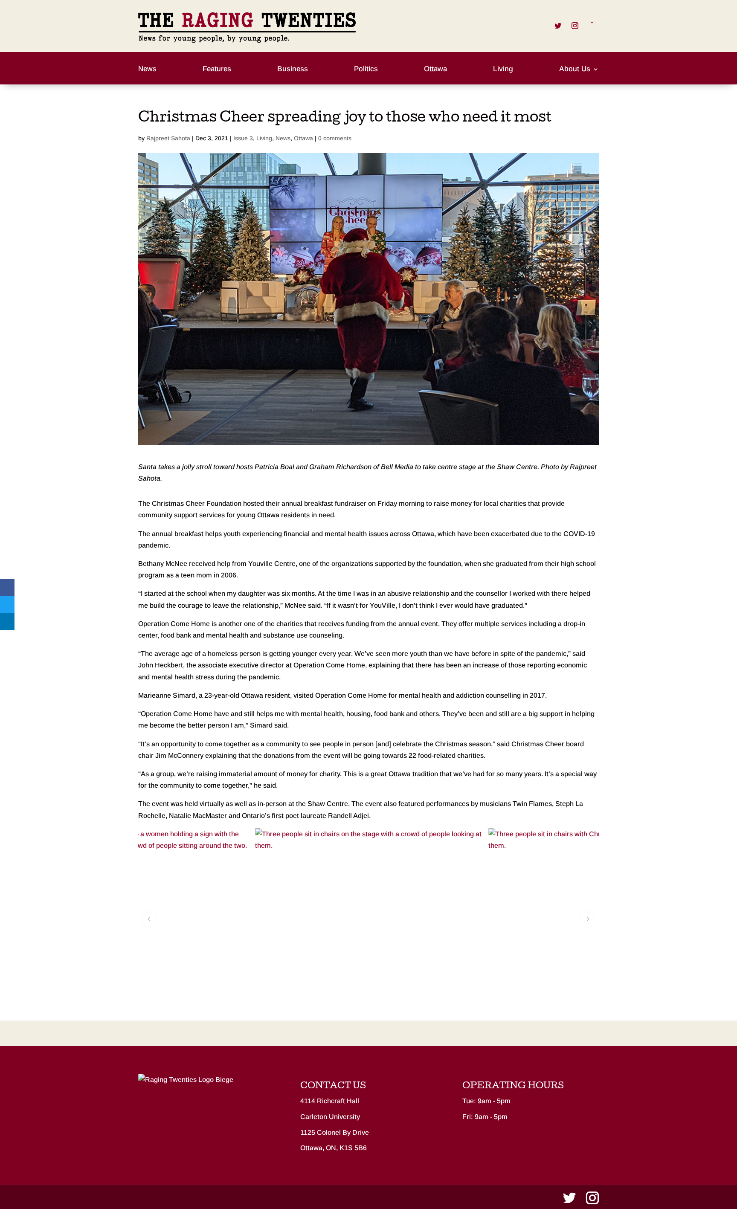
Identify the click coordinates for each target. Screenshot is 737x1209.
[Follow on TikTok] (592, 25)
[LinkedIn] (7, 621)
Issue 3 (243, 138)
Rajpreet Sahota (168, 138)
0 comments (334, 138)
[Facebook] (7, 587)
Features (217, 69)
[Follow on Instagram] (575, 25)
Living (503, 69)
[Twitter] (7, 604)
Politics (366, 69)
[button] (149, 919)
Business (292, 69)
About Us (574, 69)
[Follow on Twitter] (558, 25)
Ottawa (435, 69)
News (147, 69)
